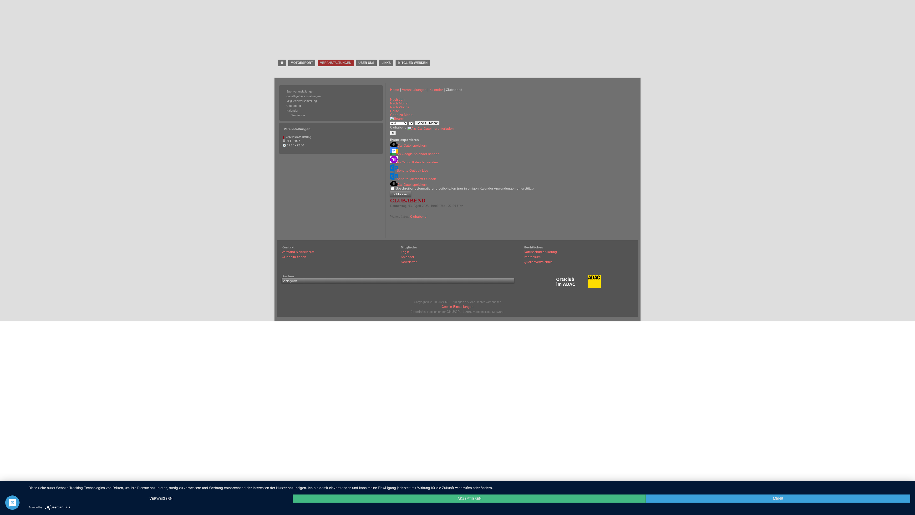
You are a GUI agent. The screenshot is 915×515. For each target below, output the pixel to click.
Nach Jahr (398, 99)
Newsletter (409, 262)
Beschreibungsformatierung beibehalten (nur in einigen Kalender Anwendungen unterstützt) (464, 188)
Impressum (532, 257)
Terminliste (298, 115)
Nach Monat (399, 103)
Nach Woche (399, 107)
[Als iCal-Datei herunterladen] (430, 127)
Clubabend (293, 106)
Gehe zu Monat (401, 115)
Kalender (292, 110)
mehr (778, 498)
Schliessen (400, 194)
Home (394, 90)
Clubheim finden (294, 257)
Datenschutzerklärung (540, 252)
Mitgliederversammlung (301, 101)
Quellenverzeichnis (538, 262)
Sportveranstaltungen (300, 91)
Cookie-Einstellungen (457, 307)
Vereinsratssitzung (298, 137)
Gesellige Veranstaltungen (303, 96)
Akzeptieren (470, 498)
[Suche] (397, 118)
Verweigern (161, 498)
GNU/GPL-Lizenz (460, 312)
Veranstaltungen (335, 63)
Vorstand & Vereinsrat (298, 252)
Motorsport (302, 63)
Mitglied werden (412, 63)
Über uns (366, 63)
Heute (394, 111)
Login (405, 252)
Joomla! (417, 312)
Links (386, 63)
